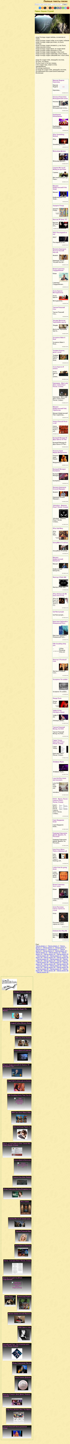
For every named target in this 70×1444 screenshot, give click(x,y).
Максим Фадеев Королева (58, 81)
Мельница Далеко (59, 151)
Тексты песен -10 (61, 951)
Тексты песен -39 (49, 970)
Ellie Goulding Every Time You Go (19, 1095)
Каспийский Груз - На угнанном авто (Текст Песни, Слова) (16, 1345)
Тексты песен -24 (49, 961)
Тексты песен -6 (41, 949)
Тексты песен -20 (62, 957)
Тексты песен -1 (41, 946)
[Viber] (60, 8)
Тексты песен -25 (62, 961)
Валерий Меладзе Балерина (59, 470)
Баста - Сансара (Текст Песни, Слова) (17, 1260)
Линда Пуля (57, 698)
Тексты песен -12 (54, 952)
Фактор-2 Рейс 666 (59, 577)
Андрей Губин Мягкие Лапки (21, 1023)
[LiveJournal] (55, 8)
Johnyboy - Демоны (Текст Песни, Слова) (60, 506)
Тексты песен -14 (49, 954)
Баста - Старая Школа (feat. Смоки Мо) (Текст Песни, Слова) (17, 1144)
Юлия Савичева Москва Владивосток (17, 1189)
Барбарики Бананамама (57, 115)
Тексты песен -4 (48, 947)
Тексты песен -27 (55, 962)
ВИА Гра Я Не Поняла (23, 1037)
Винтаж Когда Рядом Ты (22, 1127)
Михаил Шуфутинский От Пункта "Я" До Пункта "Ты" (16, 1065)
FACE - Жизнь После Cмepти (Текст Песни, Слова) (60, 800)
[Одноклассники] (42, 8)
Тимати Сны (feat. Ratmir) (22, 1177)
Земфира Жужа (58, 762)
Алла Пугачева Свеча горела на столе (59, 908)
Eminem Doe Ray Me (60, 931)
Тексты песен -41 (42, 972)
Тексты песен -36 (42, 969)
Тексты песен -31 (42, 965)
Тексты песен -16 (42, 956)
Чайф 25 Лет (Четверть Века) (58, 711)
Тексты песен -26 (42, 962)
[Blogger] (47, 8)
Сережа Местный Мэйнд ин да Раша (59, 168)
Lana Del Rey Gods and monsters (59, 779)
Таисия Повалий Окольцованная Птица (15, 1427)
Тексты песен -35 (62, 967)
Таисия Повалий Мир (23, 1231)
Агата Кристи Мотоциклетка (58, 291)
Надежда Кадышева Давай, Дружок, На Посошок (60, 834)
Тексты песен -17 (55, 956)
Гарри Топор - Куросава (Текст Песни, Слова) (58, 742)
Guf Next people (58, 612)
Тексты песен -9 (48, 951)
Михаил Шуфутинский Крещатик (58, 559)
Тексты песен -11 (41, 952)
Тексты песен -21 (42, 959)
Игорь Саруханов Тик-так (22, 1363)
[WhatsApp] (63, 8)
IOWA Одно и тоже (24, 1327)
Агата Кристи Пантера (23, 1245)
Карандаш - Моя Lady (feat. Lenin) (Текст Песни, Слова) (60, 384)
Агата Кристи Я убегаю (22, 1050)
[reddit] (53, 8)
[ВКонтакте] (40, 8)
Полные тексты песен (57, 1)
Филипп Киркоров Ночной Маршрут (59, 488)
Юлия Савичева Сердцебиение (58, 269)
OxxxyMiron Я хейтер (60, 542)
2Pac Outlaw (25, 1201)
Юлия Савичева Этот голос (58, 885)
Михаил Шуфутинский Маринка (19, 1313)
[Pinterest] (68, 8)
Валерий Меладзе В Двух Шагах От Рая (60, 438)
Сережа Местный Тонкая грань (20, 1218)
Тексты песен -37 (55, 969)
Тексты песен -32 (55, 965)
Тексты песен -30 (62, 964)
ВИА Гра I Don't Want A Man (21, 1112)
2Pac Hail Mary (58, 528)
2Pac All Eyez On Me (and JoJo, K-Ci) (60, 594)
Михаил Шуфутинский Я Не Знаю (60, 187)
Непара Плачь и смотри (22, 992)
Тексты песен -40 (62, 970)
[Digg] (50, 8)
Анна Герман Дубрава (23, 1377)
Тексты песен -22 (55, 959)
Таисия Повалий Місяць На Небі (59, 728)
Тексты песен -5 (60, 947)
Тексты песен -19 (49, 957)
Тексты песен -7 (53, 949)
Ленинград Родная (24, 1296)
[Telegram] (65, 8)
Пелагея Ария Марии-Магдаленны (60, 451)
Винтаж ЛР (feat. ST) (60, 219)
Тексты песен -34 (49, 967)
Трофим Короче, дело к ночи (59, 351)
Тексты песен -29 (49, 964)
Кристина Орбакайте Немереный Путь (60, 622)
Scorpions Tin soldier (60, 679)
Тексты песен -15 (62, 954)
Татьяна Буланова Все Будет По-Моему (15, 1009)
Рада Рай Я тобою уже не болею (19, 1081)
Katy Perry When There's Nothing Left (60, 850)
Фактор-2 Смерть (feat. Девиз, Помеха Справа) (16, 1395)
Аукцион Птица (58, 205)
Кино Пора (9, 1296)
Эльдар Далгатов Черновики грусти (59, 321)
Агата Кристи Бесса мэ (22, 1160)
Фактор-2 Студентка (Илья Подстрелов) (12, 1278)
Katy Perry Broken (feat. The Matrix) (18, 1409)
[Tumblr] (58, 8)
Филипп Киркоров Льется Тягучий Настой (59, 250)
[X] (45, 8)
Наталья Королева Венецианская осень (60, 97)
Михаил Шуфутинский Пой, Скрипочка (60, 408)
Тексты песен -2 (53, 946)
